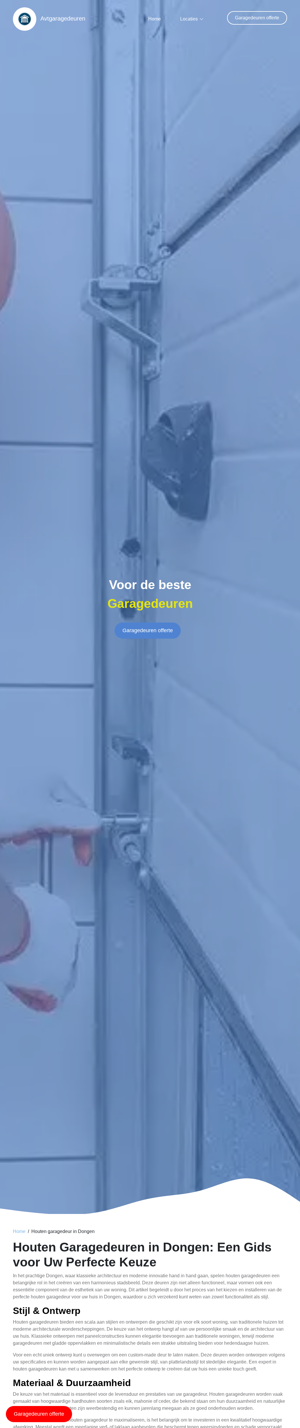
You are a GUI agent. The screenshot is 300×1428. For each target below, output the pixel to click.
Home (154, 18)
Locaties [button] (189, 18)
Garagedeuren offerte (257, 17)
